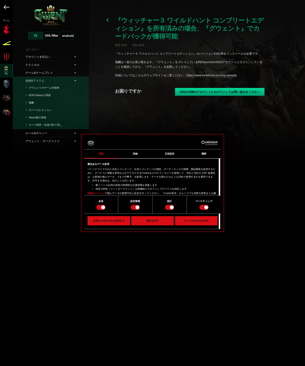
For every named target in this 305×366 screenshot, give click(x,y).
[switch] (135, 207)
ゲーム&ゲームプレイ (39, 72)
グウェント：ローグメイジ (42, 141)
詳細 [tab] (135, 153)
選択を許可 (153, 220)
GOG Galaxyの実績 (40, 95)
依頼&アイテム (34, 80)
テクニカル (32, 64)
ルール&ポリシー (36, 133)
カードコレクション (40, 110)
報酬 (31, 102)
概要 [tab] (204, 153)
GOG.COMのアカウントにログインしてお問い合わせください (220, 92)
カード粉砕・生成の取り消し (45, 124)
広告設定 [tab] (169, 153)
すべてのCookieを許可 (196, 220)
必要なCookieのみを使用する (109, 220)
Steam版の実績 (37, 117)
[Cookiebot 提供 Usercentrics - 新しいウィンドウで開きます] (204, 143)
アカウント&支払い (37, 56)
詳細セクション (96, 193)
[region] (44, 183)
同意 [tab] (101, 153)
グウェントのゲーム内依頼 (44, 87)
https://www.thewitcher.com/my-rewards (211, 75)
